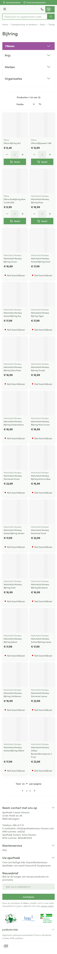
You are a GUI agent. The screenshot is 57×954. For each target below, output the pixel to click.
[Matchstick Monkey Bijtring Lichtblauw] (14, 675)
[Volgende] (34, 790)
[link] (23, 790)
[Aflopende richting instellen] (40, 104)
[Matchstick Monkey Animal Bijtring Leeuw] (42, 620)
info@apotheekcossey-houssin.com (35, 828)
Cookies (5, 938)
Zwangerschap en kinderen (24, 24)
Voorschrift (31, 865)
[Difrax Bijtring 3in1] (14, 125)
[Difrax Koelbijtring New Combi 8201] (14, 181)
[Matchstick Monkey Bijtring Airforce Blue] (42, 457)
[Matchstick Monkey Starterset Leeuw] (42, 675)
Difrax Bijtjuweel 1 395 (41, 143)
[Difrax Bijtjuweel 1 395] (42, 125)
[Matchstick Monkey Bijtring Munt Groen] (42, 403)
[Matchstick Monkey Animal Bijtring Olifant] (14, 729)
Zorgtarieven (44, 865)
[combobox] (24, 16)
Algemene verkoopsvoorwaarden (18, 935)
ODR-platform (16, 938)
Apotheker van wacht (13, 865)
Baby (42, 24)
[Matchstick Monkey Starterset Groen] (14, 457)
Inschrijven (28, 896)
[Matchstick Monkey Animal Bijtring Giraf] (42, 240)
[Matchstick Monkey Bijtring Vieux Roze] (14, 349)
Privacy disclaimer (42, 935)
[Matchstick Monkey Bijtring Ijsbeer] (14, 620)
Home (5, 24)
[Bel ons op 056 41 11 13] (42, 9)
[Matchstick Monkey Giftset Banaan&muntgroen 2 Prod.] (42, 729)
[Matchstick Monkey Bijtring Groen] (14, 240)
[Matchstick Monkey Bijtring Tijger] (42, 294)
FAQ (4, 850)
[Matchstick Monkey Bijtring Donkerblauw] (14, 403)
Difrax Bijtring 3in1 (12, 143)
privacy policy (47, 905)
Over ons (7, 862)
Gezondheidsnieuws (36, 862)
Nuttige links (18, 862)
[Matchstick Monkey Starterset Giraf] (42, 512)
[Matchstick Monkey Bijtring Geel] (14, 566)
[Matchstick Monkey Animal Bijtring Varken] (14, 512)
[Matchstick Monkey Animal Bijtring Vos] (14, 294)
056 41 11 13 (18, 825)
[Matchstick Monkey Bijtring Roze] (42, 181)
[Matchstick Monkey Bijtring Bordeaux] (42, 566)
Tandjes (52, 24)
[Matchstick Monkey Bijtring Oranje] (42, 349)
